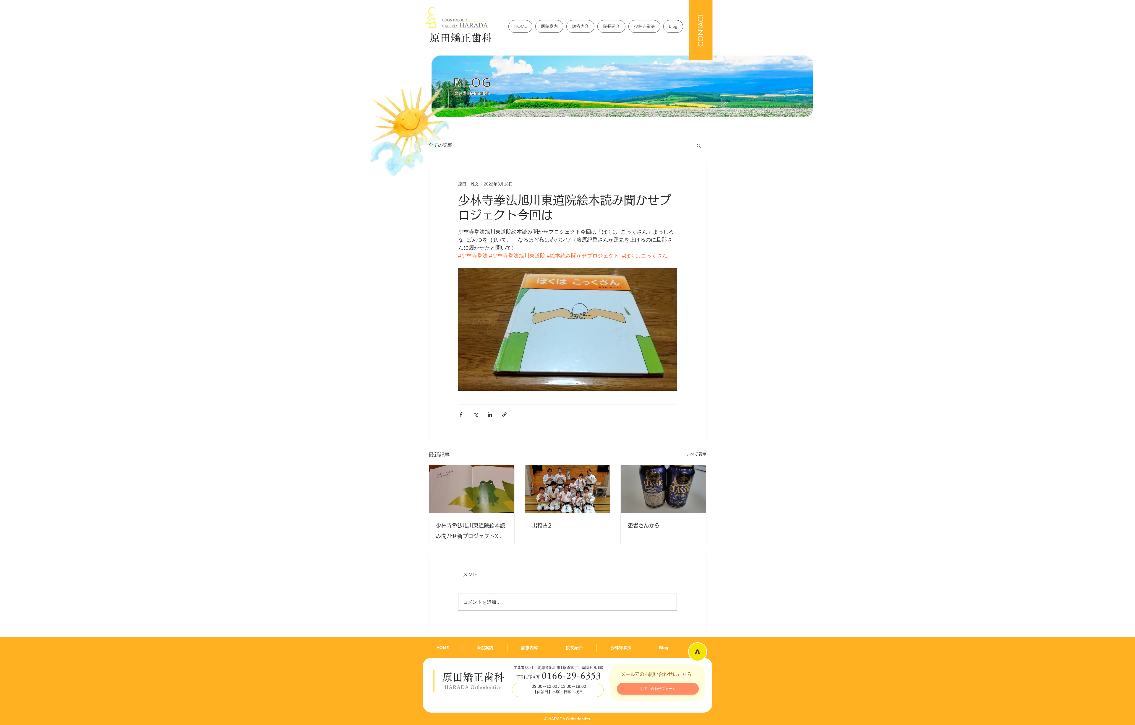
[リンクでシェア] (504, 414)
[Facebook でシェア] (461, 414)
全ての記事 (440, 145)
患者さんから (644, 525)
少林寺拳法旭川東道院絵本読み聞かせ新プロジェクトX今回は (470, 532)
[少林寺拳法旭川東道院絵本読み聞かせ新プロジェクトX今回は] (471, 489)
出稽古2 (542, 525)
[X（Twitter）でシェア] (475, 414)
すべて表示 (696, 454)
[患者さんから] (663, 489)
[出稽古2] (567, 489)
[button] (699, 145)
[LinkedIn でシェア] (490, 414)
